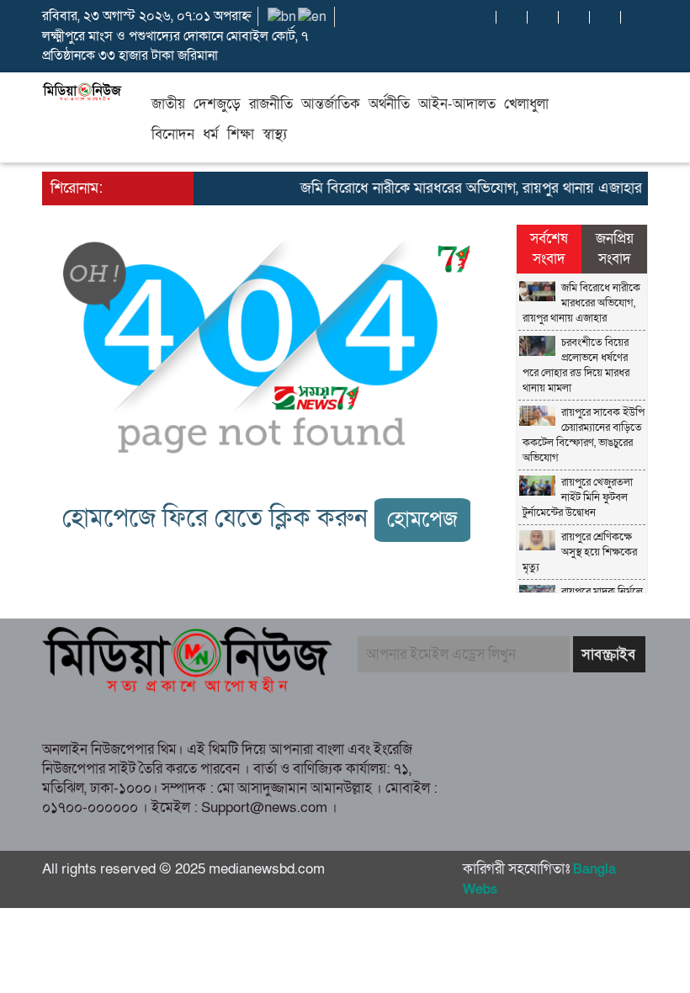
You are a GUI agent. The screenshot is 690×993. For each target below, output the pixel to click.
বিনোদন (172, 134)
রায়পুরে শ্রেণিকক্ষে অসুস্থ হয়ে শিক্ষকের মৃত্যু (580, 552)
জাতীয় (168, 104)
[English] (313, 16)
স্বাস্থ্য (275, 134)
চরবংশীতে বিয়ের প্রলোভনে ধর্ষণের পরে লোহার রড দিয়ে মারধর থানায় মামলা (576, 365)
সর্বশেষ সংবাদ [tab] (549, 248)
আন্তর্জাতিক (330, 104)
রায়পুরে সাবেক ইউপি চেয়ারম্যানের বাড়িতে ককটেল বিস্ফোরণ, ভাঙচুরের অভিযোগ (584, 435)
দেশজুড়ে (217, 104)
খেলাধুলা (526, 104)
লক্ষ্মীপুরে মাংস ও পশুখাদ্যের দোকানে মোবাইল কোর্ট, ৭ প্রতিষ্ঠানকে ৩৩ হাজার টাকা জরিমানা (175, 46)
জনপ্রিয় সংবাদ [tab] (615, 248)
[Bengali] (283, 16)
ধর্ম (211, 134)
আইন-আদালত (457, 104)
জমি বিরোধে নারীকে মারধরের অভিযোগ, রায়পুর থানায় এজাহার (464, 188)
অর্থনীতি (389, 104)
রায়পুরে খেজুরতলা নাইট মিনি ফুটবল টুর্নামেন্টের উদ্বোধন (578, 497)
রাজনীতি (271, 104)
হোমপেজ (422, 520)
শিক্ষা (240, 134)
